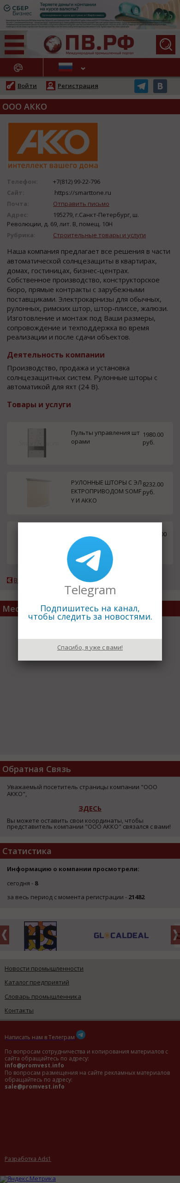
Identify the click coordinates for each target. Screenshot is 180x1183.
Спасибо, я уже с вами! (90, 647)
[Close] (162, 522)
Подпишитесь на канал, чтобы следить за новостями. (90, 612)
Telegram (90, 589)
